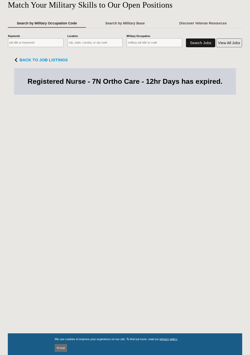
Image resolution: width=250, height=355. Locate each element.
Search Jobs (200, 43)
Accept (61, 347)
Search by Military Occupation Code (47, 23)
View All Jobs (229, 43)
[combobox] (35, 42)
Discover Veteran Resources (203, 23)
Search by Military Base (125, 23)
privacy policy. (169, 339)
